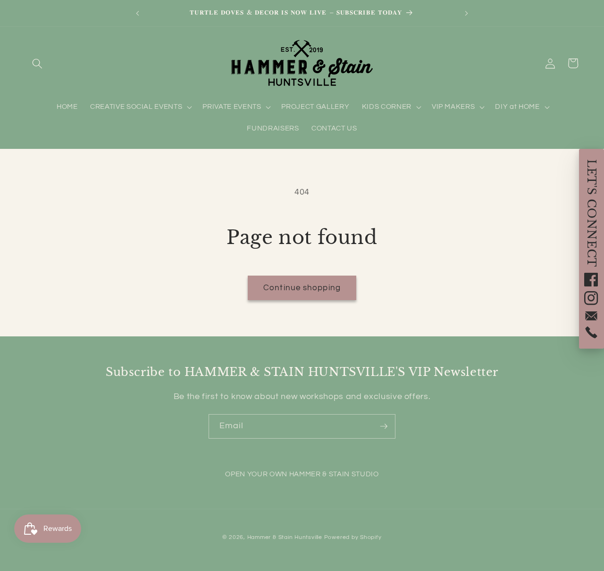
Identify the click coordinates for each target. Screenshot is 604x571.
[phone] (591, 332)
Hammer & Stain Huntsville (284, 537)
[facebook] (591, 279)
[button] (37, 63)
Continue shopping (302, 288)
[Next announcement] (466, 13)
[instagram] (591, 298)
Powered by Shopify (353, 537)
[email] (591, 316)
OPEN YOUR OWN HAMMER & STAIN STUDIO (301, 474)
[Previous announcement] (137, 13)
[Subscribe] (383, 426)
